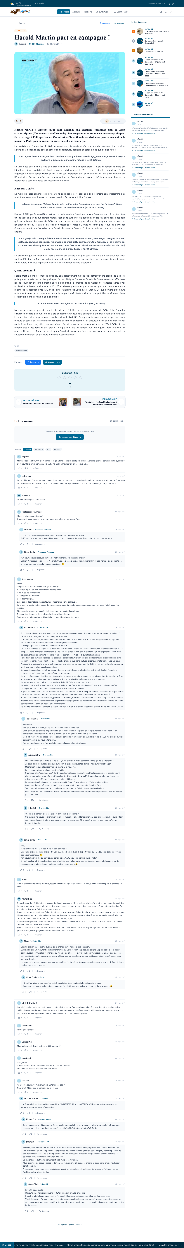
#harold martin (21, 350)
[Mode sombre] (166, 11)
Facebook (34, 362)
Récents (28, 449)
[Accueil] (20, 12)
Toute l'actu (63, 12)
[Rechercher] (160, 11)
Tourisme (88, 12)
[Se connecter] (171, 11)
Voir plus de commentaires (69, 1225)
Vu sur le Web (102, 12)
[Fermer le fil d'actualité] (181, 1245)
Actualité (76, 12)
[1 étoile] (59, 377)
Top (48, 449)
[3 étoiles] (69, 377)
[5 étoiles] (80, 377)
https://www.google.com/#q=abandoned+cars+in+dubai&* (50, 930)
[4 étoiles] (75, 377)
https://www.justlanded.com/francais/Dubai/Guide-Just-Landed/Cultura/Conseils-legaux (62, 983)
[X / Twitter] (173, 4)
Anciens (57, 449)
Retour (22, 23)
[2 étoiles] (64, 377)
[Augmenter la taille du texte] (123, 121)
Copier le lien (54, 362)
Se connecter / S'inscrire (70, 437)
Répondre (38, 468)
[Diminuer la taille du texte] (103, 121)
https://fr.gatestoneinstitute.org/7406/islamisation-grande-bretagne (55, 1193)
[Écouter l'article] (20, 121)
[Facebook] (170, 4)
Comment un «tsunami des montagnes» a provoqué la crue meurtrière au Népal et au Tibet (95, 1245)
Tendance (39, 449)
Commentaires (123, 12)
